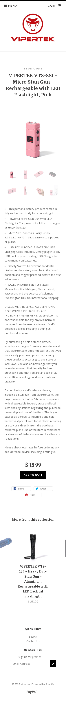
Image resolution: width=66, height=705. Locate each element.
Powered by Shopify (43, 684)
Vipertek (25, 684)
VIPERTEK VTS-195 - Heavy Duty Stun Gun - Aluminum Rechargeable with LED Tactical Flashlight (33, 581)
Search (33, 636)
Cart (52, 5)
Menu (12, 5)
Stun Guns (33, 68)
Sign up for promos (30, 657)
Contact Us (33, 641)
